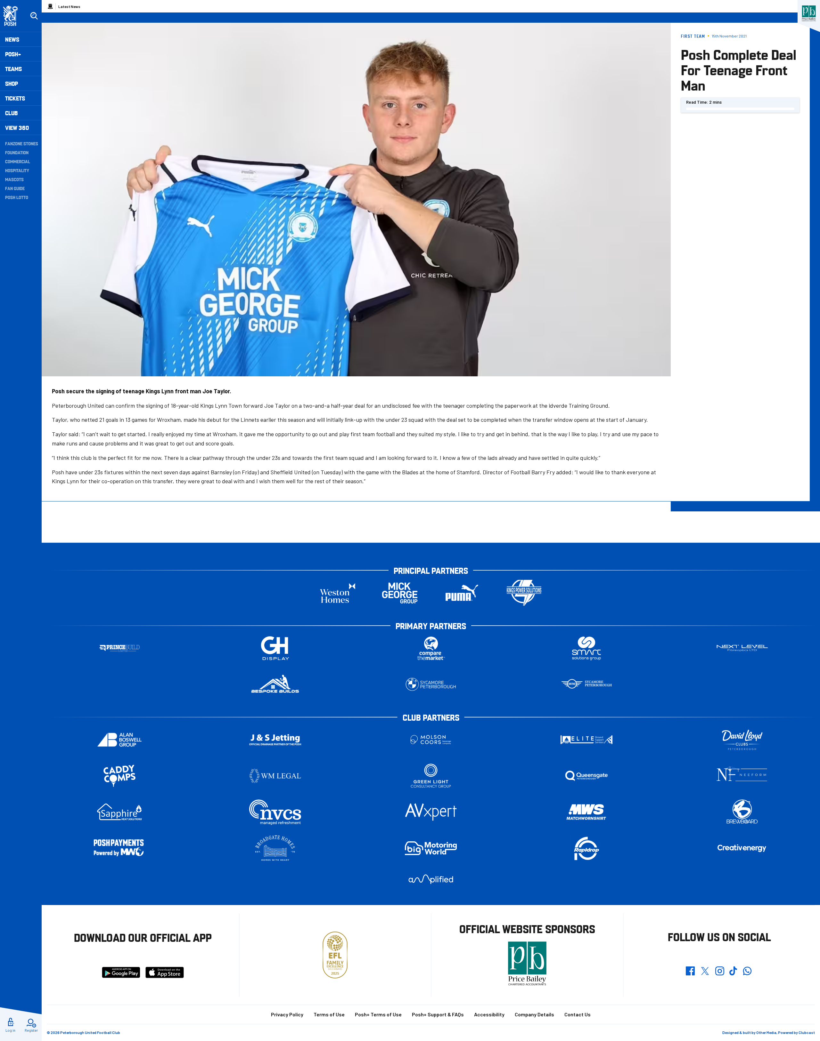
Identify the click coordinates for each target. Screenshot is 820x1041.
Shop (11, 83)
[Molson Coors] (431, 740)
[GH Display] (275, 648)
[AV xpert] (431, 812)
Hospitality (17, 170)
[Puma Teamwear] (462, 593)
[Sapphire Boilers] (119, 811)
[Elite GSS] (586, 740)
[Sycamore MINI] (586, 684)
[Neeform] (742, 776)
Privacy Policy (287, 1014)
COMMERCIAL (17, 161)
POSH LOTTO (16, 197)
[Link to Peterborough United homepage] (13, 16)
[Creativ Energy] (742, 848)
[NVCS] (275, 812)
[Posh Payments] (119, 848)
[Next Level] (742, 648)
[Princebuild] (119, 648)
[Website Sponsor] (809, 13)
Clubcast (807, 1032)
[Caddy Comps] (119, 776)
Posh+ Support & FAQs (438, 1014)
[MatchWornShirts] (586, 812)
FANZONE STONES (21, 143)
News (12, 39)
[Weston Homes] (338, 593)
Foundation (17, 152)
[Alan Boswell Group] (119, 740)
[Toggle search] (34, 16)
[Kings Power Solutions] (524, 593)
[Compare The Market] (431, 648)
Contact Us (577, 1014)
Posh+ (13, 54)
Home (50, 6)
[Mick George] (400, 593)
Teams (13, 69)
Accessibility (489, 1014)
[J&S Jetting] (275, 739)
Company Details (534, 1014)
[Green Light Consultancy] (431, 776)
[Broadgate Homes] (275, 848)
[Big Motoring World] (431, 848)
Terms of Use (329, 1014)
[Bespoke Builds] (275, 684)
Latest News (69, 6)
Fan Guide (15, 188)
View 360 (17, 128)
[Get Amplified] (431, 879)
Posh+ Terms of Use (378, 1014)
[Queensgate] (586, 776)
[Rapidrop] (586, 848)
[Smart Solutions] (586, 648)
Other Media (766, 1032)
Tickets (15, 98)
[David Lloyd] (742, 740)
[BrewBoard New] (742, 812)
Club (11, 113)
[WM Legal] (275, 776)
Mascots (14, 179)
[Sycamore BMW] (431, 684)
